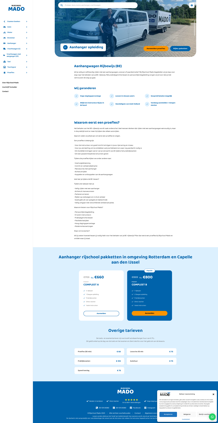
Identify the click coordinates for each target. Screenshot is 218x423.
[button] (213, 394)
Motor (9, 32)
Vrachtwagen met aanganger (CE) (14, 55)
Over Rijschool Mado (10, 82)
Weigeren (187, 414)
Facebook (137, 407)
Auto (9, 26)
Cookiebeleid (186, 419)
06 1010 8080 (104, 407)
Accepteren (168, 414)
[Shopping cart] (191, 5)
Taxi (9, 61)
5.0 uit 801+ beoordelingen (131, 402)
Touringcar (11, 67)
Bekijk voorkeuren (206, 414)
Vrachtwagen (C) (13, 48)
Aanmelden (101, 313)
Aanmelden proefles (156, 48)
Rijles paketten (180, 48)
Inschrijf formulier (9, 87)
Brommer (11, 37)
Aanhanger (11, 43)
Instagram (151, 407)
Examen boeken (13, 21)
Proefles (10, 72)
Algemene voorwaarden (154, 413)
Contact (5, 91)
